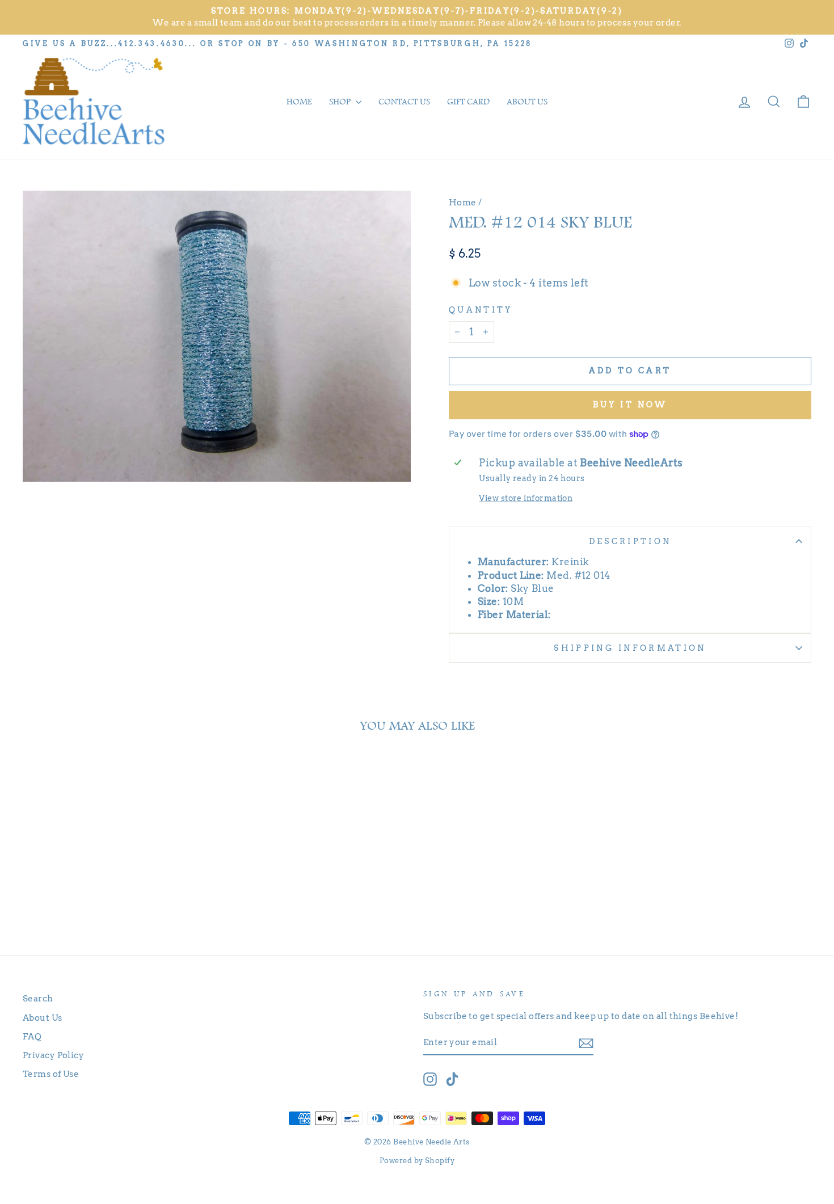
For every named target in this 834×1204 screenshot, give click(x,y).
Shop (341, 101)
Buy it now (630, 404)
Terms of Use (51, 1073)
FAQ (32, 1036)
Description (630, 541)
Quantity (481, 310)
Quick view (116, 888)
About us (527, 101)
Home (299, 101)
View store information (525, 498)
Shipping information (630, 648)
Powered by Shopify (417, 1160)
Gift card (468, 101)
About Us (42, 1017)
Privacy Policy (53, 1055)
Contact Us (404, 101)
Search (38, 998)
